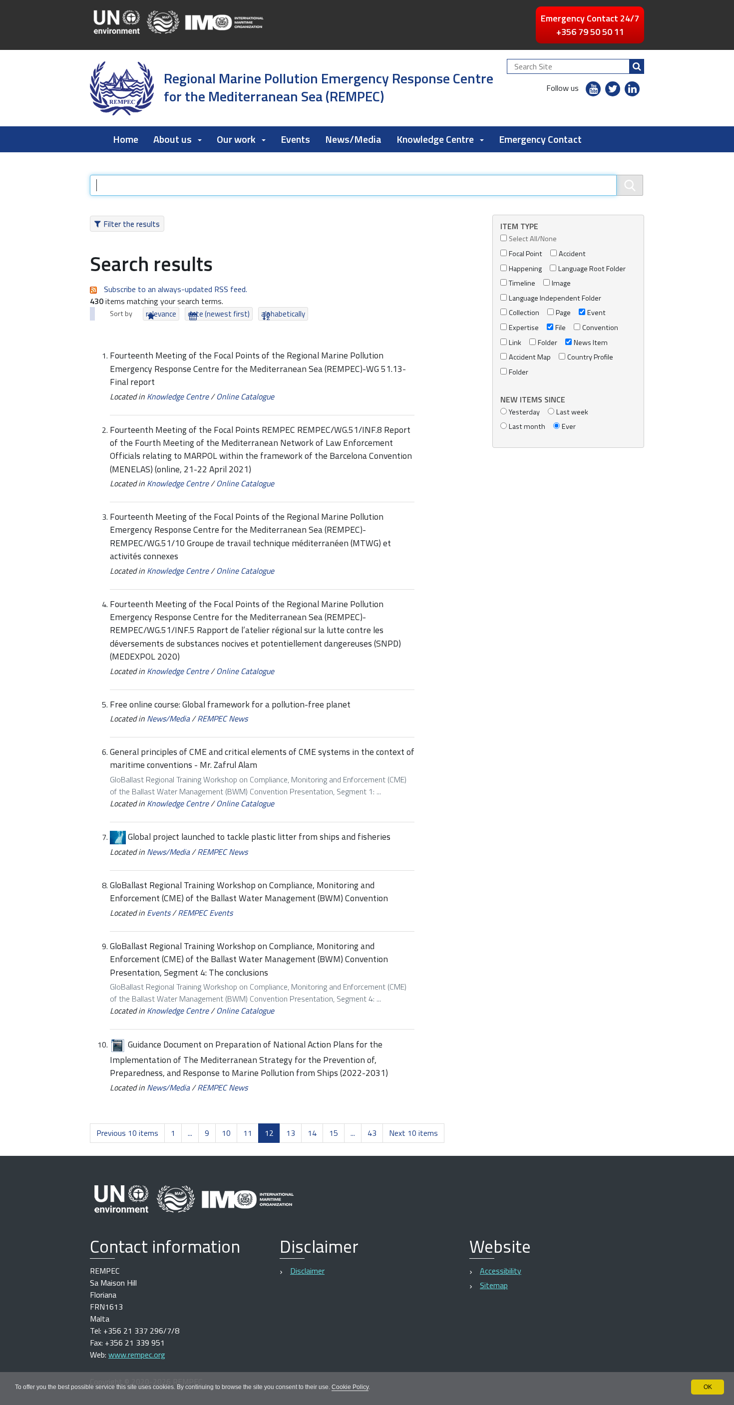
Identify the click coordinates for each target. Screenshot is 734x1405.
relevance (161, 314)
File (560, 328)
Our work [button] (236, 139)
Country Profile (590, 357)
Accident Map (530, 357)
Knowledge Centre (178, 396)
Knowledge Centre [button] (435, 139)
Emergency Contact (540, 139)
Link (515, 343)
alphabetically (283, 314)
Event (596, 313)
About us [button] (172, 139)
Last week (572, 412)
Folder (547, 343)
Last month (527, 426)
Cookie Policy (350, 1387)
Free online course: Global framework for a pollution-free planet (230, 704)
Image (561, 283)
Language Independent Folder (555, 298)
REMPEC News (222, 718)
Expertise (524, 328)
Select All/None (533, 239)
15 (333, 1133)
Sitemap (494, 1285)
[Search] (636, 66)
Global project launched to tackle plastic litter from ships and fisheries (259, 836)
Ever (569, 426)
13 (290, 1133)
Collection (524, 313)
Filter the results (131, 224)
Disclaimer (307, 1271)
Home (125, 139)
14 (312, 1133)
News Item (591, 343)
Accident (572, 254)
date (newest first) (219, 314)
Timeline (522, 283)
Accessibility (500, 1271)
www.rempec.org (136, 1355)
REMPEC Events (205, 913)
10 (226, 1133)
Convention (600, 328)
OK (708, 1387)
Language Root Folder (592, 269)
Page (563, 313)
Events (295, 139)
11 (247, 1133)
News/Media (353, 139)
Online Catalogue (245, 396)
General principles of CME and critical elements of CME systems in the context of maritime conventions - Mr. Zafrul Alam (262, 758)
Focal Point (525, 254)
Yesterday (524, 412)
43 (371, 1133)
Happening (525, 269)
